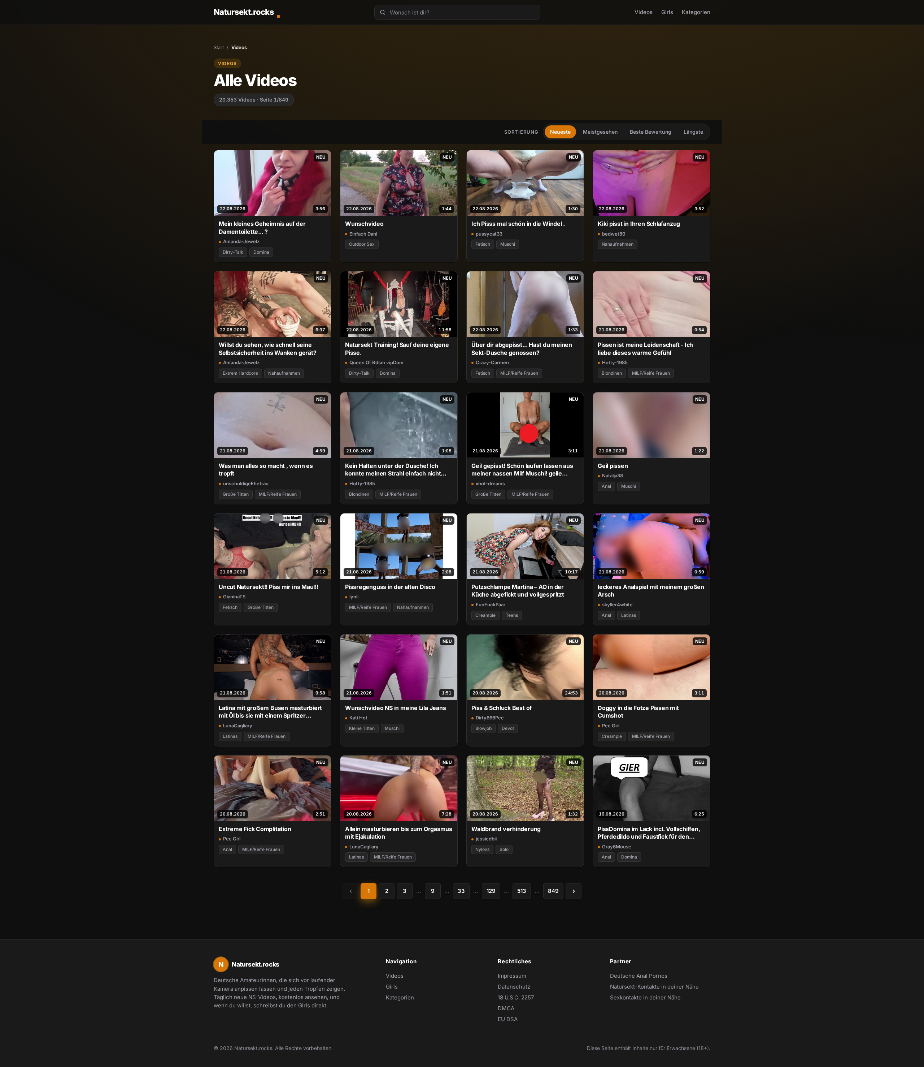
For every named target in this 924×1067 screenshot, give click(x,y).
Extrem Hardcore (240, 373)
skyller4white (617, 604)
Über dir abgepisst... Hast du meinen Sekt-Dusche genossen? (521, 348)
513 (521, 890)
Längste (693, 132)
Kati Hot (358, 717)
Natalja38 (612, 475)
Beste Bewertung (650, 132)
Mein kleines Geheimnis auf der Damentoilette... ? (262, 227)
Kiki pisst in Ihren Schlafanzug (639, 223)
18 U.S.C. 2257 (516, 997)
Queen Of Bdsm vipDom (376, 362)
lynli (353, 596)
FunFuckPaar (490, 604)
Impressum (512, 975)
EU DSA (508, 1019)
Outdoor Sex (362, 244)
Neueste (560, 132)
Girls (667, 12)
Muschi (507, 244)
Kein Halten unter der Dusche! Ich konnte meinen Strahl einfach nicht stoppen (393, 470)
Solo (504, 849)
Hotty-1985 (615, 362)
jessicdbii (486, 839)
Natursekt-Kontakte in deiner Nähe (654, 987)
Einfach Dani (363, 234)
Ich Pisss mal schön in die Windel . (518, 223)
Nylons (482, 849)
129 (491, 890)
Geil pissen (613, 465)
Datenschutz (514, 986)
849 (553, 890)
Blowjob (483, 728)
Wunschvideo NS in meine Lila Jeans (395, 707)
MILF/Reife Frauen (519, 373)
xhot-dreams (490, 483)
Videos (644, 12)
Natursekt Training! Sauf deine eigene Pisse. (397, 348)
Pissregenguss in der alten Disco (390, 586)
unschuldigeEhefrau (246, 483)
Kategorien (696, 12)
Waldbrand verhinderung (506, 828)
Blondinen (612, 373)
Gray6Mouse (616, 846)
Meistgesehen (600, 132)
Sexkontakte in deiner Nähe (645, 998)
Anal (606, 486)
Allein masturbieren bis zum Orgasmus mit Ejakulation (398, 832)
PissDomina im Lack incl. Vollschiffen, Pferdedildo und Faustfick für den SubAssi (649, 833)
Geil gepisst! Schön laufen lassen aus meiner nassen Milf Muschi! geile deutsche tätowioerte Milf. (522, 470)
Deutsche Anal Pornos (642, 976)
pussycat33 (489, 234)
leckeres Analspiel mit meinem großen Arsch (651, 590)
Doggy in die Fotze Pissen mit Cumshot (638, 711)
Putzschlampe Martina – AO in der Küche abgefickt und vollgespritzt (517, 590)
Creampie (485, 615)
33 (461, 890)
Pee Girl (610, 725)
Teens (512, 615)
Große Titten (236, 494)
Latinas (628, 615)
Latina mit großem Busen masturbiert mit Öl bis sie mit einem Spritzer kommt (270, 712)
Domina (261, 252)
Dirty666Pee (490, 717)
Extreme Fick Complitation (255, 828)
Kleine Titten (362, 728)
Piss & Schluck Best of (501, 707)
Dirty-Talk (233, 252)
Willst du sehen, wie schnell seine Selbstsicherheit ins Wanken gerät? (267, 348)
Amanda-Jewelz (241, 241)
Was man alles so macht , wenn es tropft (266, 469)
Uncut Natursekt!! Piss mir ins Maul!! (268, 586)
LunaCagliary (237, 725)
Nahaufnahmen (617, 244)
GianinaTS (234, 596)
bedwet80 (614, 234)
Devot (508, 728)
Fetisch (482, 244)
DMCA (506, 1008)
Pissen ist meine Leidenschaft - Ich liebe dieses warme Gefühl (645, 348)
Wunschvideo (364, 223)
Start (219, 47)
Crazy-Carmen (492, 362)
